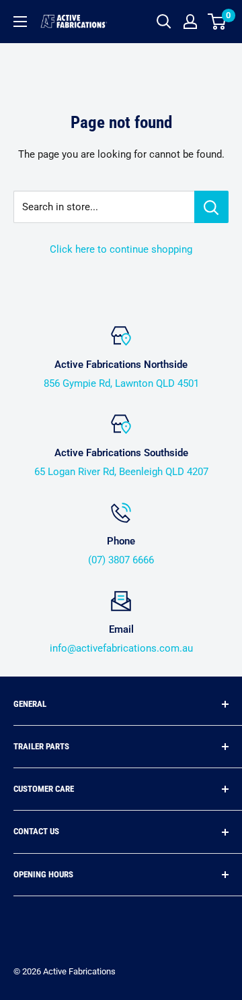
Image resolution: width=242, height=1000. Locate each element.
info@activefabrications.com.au (121, 648)
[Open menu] (20, 21)
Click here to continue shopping (121, 249)
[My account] (190, 21)
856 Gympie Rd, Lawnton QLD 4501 (121, 383)
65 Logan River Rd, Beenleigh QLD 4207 (121, 472)
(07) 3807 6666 (121, 560)
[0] (217, 21)
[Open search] (164, 21)
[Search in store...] (211, 207)
